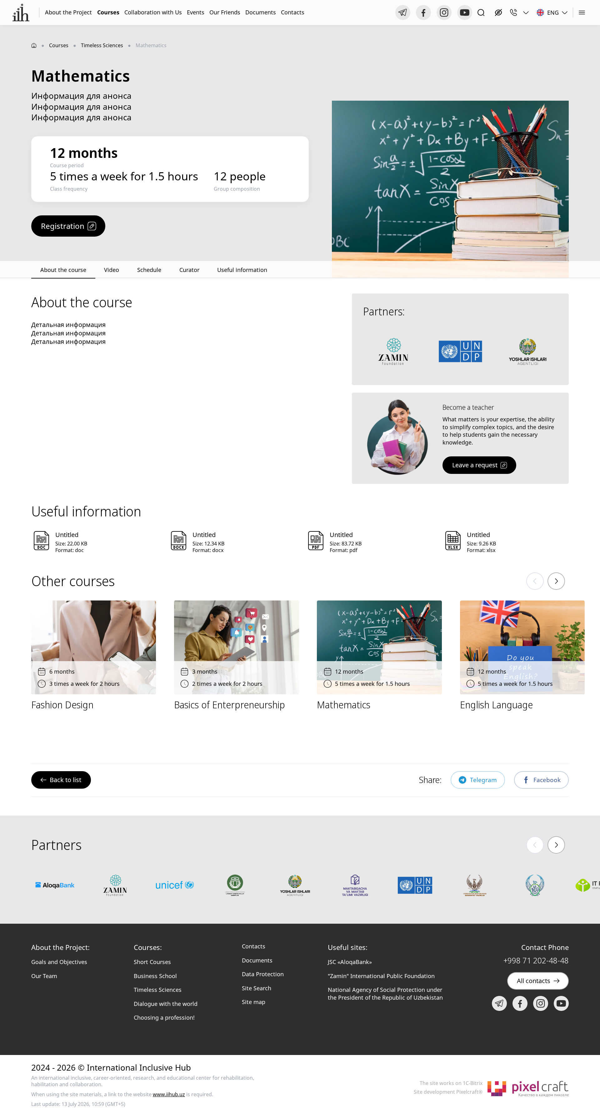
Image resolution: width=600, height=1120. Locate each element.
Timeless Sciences (102, 45)
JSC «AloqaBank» (350, 962)
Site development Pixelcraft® (448, 1092)
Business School (155, 976)
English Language (496, 704)
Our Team (44, 976)
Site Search (256, 988)
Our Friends (224, 12)
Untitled (66, 534)
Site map (253, 1002)
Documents (260, 12)
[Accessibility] (498, 12)
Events (195, 12)
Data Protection (263, 974)
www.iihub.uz (169, 1094)
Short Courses (152, 962)
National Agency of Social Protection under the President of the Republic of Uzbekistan (385, 993)
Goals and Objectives (59, 962)
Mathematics (343, 704)
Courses (108, 12)
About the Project (68, 12)
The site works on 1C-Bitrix (451, 1083)
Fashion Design (62, 704)
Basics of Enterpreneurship (229, 704)
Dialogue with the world (166, 1003)
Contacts (292, 12)
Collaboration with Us (153, 12)
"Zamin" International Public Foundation (381, 976)
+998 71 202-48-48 (536, 960)
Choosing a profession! (164, 1017)
